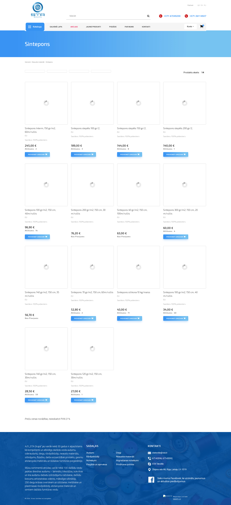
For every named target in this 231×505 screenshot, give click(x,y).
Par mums (129, 27)
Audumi (90, 452)
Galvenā (27, 62)
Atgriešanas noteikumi (127, 460)
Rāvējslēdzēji (92, 456)
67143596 (157, 458)
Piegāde (112, 27)
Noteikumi (91, 460)
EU (26, 135)
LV (199, 5)
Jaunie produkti (93, 27)
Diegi (118, 452)
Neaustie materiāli (38, 62)
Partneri (190, 5)
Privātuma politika (125, 464)
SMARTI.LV (177, 499)
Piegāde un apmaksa (96, 464)
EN (202, 5)
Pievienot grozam (36, 154)
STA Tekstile (158, 464)
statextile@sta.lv (159, 453)
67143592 (167, 458)
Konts (189, 26)
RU (205, 5)
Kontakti (146, 27)
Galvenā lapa (56, 27)
